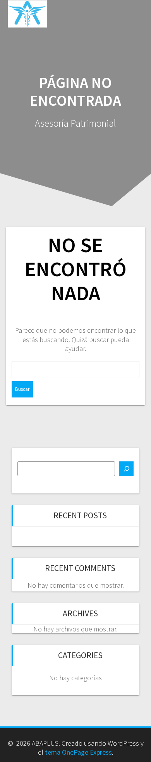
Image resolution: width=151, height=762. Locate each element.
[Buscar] (126, 468)
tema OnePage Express (78, 752)
